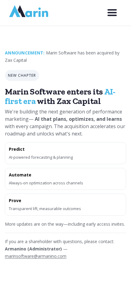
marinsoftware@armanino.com (35, 256)
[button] (112, 13)
